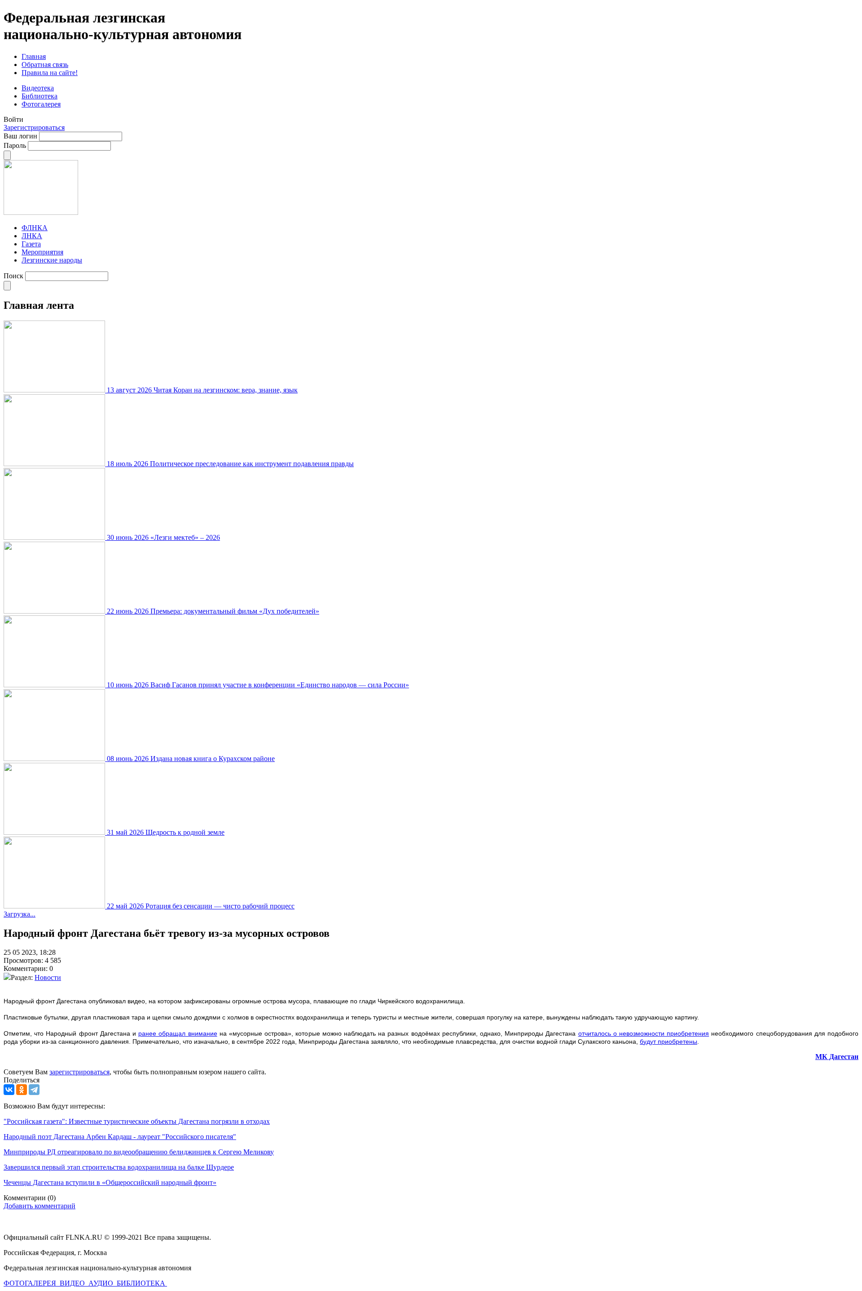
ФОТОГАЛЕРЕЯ (31, 1283)
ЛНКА (32, 236)
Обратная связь (45, 64)
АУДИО (101, 1283)
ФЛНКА (35, 227)
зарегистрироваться (79, 1072)
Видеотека (38, 88)
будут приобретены (668, 1041)
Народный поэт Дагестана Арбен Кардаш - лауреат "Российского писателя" (120, 1136)
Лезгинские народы (52, 260)
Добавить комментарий (39, 1206)
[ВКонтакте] (9, 1089)
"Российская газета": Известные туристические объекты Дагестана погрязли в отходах (137, 1121)
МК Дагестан (836, 1056)
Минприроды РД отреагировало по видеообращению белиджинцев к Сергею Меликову (139, 1152)
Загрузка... (19, 914)
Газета (31, 244)
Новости (48, 977)
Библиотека (39, 96)
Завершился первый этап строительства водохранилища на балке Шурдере (119, 1167)
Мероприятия (42, 252)
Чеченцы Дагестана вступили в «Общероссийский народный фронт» (110, 1182)
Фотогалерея (41, 104)
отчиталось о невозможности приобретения (643, 1033)
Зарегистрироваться (34, 127)
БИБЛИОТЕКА (142, 1283)
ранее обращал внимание (177, 1033)
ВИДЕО (73, 1283)
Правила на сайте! (50, 72)
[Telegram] (34, 1089)
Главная (34, 56)
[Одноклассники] (21, 1089)
